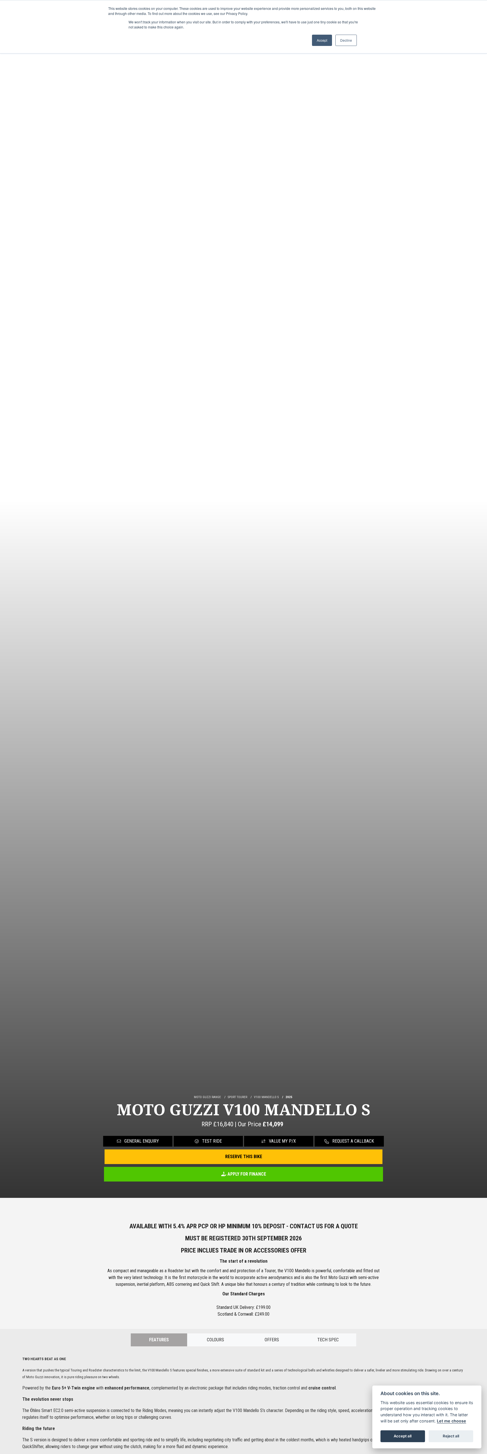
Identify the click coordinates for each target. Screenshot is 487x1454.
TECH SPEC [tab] (328, 1339)
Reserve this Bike (243, 1156)
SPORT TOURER (237, 1097)
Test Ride (211, 1141)
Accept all (402, 1436)
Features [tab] (159, 1339)
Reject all (451, 1436)
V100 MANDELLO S (266, 1097)
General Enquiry (141, 1141)
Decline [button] (346, 40)
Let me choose (451, 1420)
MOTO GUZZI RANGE (207, 1097)
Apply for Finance (246, 1174)
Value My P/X (282, 1141)
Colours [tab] (215, 1339)
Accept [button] (322, 40)
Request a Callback (352, 1141)
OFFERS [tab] (272, 1339)
